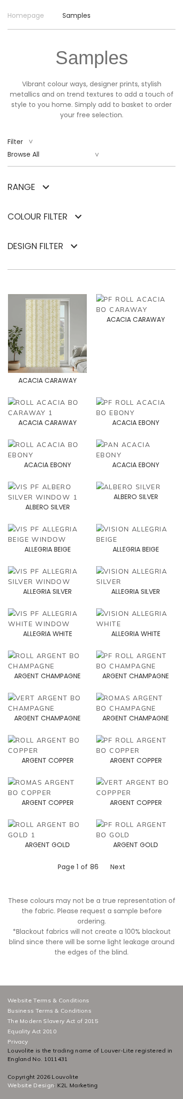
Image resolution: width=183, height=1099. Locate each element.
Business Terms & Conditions (50, 1010)
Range (21, 187)
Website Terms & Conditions (49, 1000)
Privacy (18, 1041)
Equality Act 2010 (32, 1031)
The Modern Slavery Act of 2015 (53, 1020)
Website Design (31, 1085)
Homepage (26, 15)
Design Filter (35, 246)
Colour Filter (38, 216)
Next (117, 867)
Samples (76, 15)
